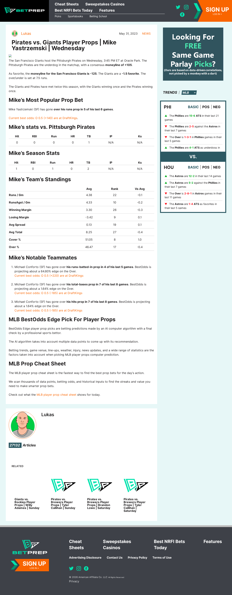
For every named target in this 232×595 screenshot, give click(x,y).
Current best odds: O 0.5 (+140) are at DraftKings (43, 118)
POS (206, 107)
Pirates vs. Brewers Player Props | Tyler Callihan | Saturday (135, 505)
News (146, 33)
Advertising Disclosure (85, 557)
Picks (58, 16)
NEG (217, 107)
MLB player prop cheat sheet (56, 394)
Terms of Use (162, 557)
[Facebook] (182, 14)
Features (107, 10)
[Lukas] (14, 33)
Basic (193, 107)
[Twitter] (178, 7)
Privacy (74, 581)
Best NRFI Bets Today (74, 10)
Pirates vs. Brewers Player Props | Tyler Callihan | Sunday (63, 503)
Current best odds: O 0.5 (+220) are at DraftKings (48, 275)
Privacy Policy (137, 557)
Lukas (26, 33)
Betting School (98, 16)
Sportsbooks (75, 16)
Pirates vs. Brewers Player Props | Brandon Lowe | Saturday (98, 503)
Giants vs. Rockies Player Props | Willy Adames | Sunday (26, 503)
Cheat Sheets (67, 4)
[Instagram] (186, 7)
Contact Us (115, 557)
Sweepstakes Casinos (105, 4)
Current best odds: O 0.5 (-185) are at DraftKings (48, 293)
